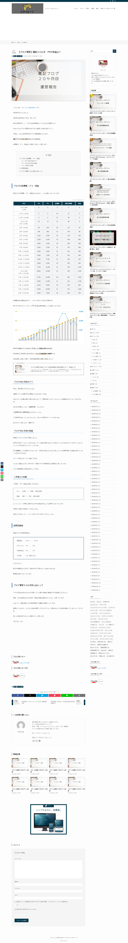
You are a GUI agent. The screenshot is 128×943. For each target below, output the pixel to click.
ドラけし (93, 627)
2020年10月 (96, 590)
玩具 (94, 384)
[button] (18, 695)
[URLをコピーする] (79, 695)
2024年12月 (96, 410)
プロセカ (93, 633)
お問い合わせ (60, 937)
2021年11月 (96, 543)
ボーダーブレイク (105, 633)
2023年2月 (96, 489)
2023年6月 (96, 475)
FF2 (99, 601)
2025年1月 (96, 406)
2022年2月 (96, 532)
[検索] (115, 1)
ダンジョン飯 (106, 621)
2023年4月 (96, 482)
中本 (92, 644)
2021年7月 (96, 557)
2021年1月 (96, 579)
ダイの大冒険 (95, 621)
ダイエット (96, 366)
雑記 (15, 56)
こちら (48, 733)
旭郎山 (102, 656)
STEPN (106, 601)
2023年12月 (96, 453)
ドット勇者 (110, 624)
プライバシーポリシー (71, 937)
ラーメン (94, 639)
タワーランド (102, 619)
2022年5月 (96, 521)
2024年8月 (96, 424)
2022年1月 (96, 536)
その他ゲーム (97, 359)
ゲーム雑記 (97, 356)
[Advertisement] (64, 28)
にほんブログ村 (24, 663)
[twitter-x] (110, 1)
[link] (33, 741)
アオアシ (102, 604)
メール (17, 888)
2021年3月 (96, 572)
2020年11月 (96, 586)
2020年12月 (96, 583)
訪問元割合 (25, 168)
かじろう (93, 604)
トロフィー (96, 363)
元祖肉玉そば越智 (102, 644)
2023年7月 (96, 471)
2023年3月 (96, 485)
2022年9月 (96, 507)
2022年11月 (96, 500)
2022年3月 (96, 529)
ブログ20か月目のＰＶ (31, 161)
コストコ (93, 610)
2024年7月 (96, 428)
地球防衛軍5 (104, 647)
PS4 (95, 339)
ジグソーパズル (104, 613)
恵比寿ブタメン (104, 653)
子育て (95, 370)
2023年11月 (96, 457)
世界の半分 (102, 641)
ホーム (53, 937)
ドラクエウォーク (104, 627)
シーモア (93, 613)
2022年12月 (96, 496)
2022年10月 (96, 503)
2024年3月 (96, 442)
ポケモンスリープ (96, 636)
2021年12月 (96, 539)
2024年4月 (96, 439)
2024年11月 (96, 413)
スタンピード (95, 616)
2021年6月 (96, 561)
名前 (17, 881)
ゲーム (95, 336)
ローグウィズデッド (106, 639)
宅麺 (110, 650)
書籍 (95, 373)
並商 (110, 641)
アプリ (96, 349)
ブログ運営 (19, 56)
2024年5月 (96, 435)
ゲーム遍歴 (96, 353)
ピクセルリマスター (96, 630)
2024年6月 (96, 431)
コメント (18, 858)
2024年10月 (96, 417)
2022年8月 (96, 511)
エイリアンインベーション (98, 607)
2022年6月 (96, 518)
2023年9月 (96, 464)
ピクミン (108, 630)
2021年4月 (96, 568)
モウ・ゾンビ (108, 636)
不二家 (93, 641)
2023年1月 (96, 493)
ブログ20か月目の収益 (31, 163)
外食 (103, 650)
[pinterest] (39, 741)
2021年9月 (96, 550)
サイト (16, 895)
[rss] (113, 1)
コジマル (111, 607)
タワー (93, 619)
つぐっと (21, 732)
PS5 (95, 343)
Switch (96, 346)
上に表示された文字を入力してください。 (26, 909)
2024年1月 (96, 449)
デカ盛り (93, 624)
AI (93, 329)
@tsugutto (31, 107)
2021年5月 (96, 565)
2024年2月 (96, 446)
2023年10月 (96, 460)
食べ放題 (110, 656)
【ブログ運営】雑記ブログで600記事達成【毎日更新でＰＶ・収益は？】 (53, 367)
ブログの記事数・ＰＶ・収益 (31, 158)
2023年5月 (96, 478)
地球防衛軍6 (94, 650)
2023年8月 (96, 467)
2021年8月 (96, 554)
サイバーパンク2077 (105, 610)
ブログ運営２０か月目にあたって (32, 171)
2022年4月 (96, 525)
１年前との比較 (29, 165)
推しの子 (93, 656)
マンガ (96, 377)
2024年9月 (96, 421)
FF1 (92, 601)
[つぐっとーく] (27, 8)
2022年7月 (96, 514)
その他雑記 (97, 391)
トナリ (101, 624)
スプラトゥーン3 (107, 616)
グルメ (95, 332)
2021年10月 (96, 547)
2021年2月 (96, 575)
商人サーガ (94, 647)
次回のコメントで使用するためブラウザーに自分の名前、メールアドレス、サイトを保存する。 (42, 901)
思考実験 (93, 653)
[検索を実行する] (114, 51)
